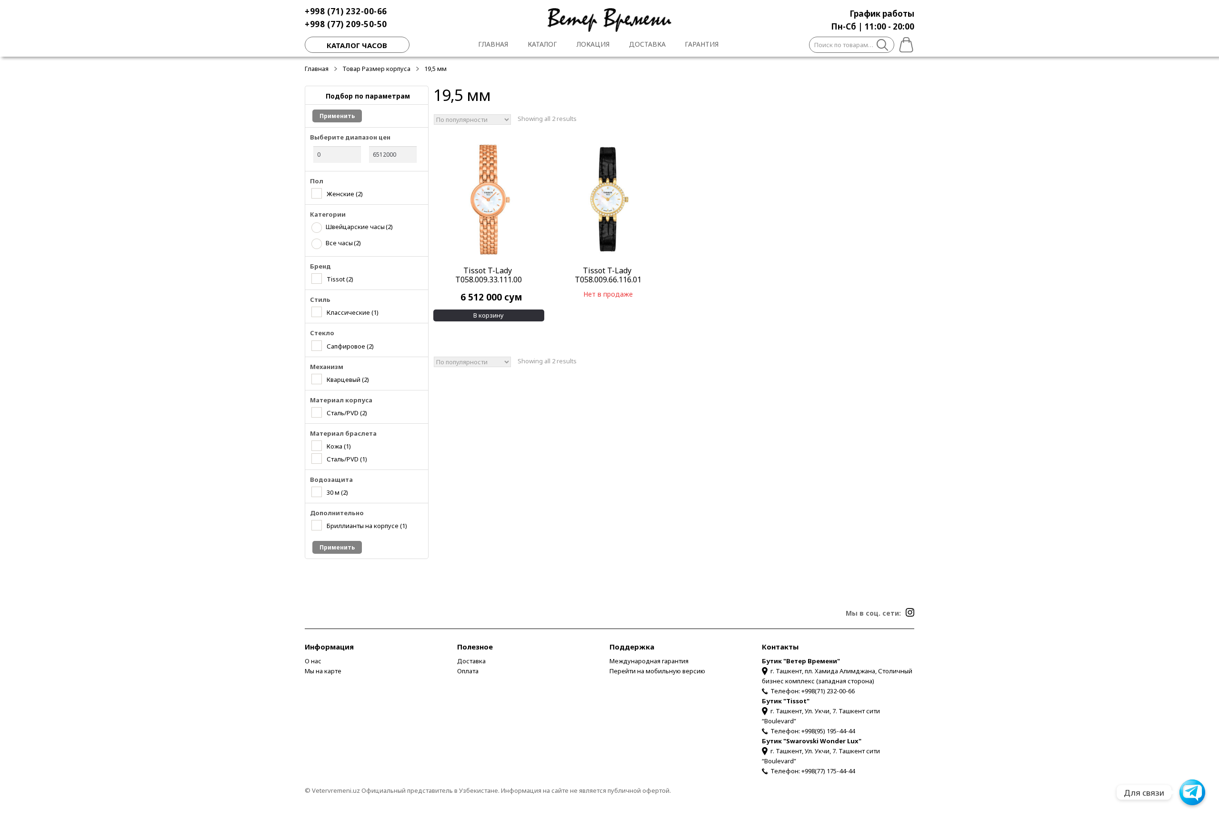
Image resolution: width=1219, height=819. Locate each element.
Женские (345, 194)
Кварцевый (348, 379)
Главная (493, 44)
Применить (337, 116)
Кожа (339, 446)
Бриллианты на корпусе (367, 525)
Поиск (883, 46)
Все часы (343, 243)
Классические (353, 312)
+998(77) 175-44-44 (828, 771)
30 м (337, 492)
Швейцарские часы (359, 226)
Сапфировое (350, 346)
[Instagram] (910, 612)
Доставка (647, 44)
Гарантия (702, 44)
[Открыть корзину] (904, 43)
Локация (593, 44)
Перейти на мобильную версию (657, 671)
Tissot (340, 279)
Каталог (542, 44)
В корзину (488, 315)
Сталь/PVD (347, 413)
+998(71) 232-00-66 (828, 691)
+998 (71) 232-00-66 (346, 11)
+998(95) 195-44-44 (828, 731)
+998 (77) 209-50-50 (346, 24)
